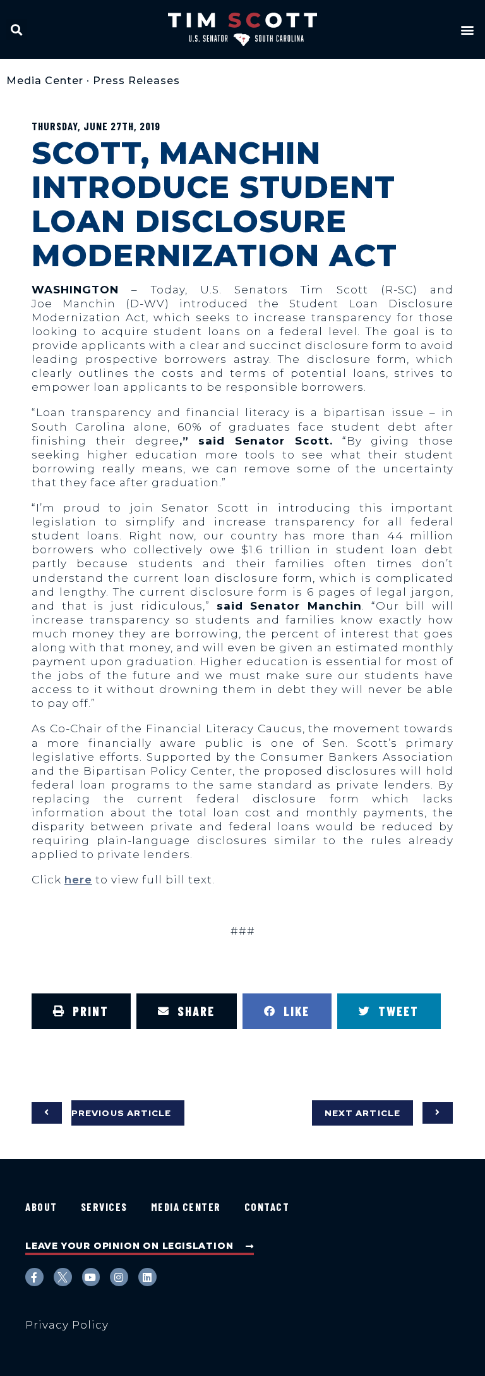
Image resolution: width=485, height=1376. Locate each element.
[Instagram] (119, 1277)
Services (104, 1206)
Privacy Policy (67, 1324)
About (41, 1206)
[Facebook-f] (34, 1277)
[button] (16, 29)
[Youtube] (91, 1277)
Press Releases (136, 81)
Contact (267, 1206)
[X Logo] (63, 1277)
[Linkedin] (147, 1277)
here (78, 879)
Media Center (44, 81)
